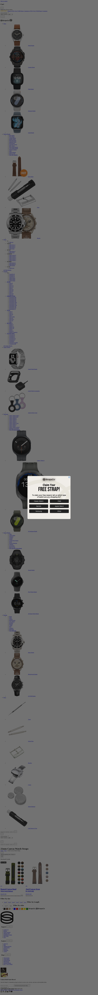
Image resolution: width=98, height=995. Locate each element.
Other (59, 511)
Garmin (38, 506)
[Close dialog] (69, 477)
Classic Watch (38, 501)
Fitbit (59, 501)
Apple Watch (59, 506)
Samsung (39, 511)
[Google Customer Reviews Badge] (16, 283)
